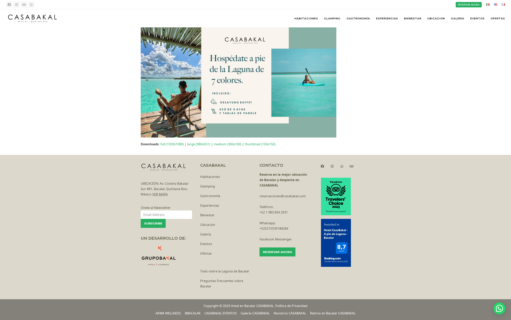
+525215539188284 (273, 228)
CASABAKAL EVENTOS (220, 313)
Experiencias (209, 205)
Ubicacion (207, 224)
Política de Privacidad (291, 306)
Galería (205, 234)
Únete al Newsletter (156, 207)
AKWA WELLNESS (168, 313)
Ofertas (206, 253)
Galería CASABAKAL (255, 313)
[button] (499, 308)
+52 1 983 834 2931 (273, 212)
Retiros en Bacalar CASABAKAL (333, 313)
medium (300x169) (227, 144)
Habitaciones (210, 176)
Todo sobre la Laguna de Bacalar (224, 271)
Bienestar (207, 215)
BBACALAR (192, 313)
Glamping (207, 186)
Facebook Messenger (275, 239)
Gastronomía (210, 196)
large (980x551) (198, 144)
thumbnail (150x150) (260, 144)
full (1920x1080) (172, 144)
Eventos (206, 244)
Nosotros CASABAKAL (290, 313)
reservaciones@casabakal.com (282, 196)
